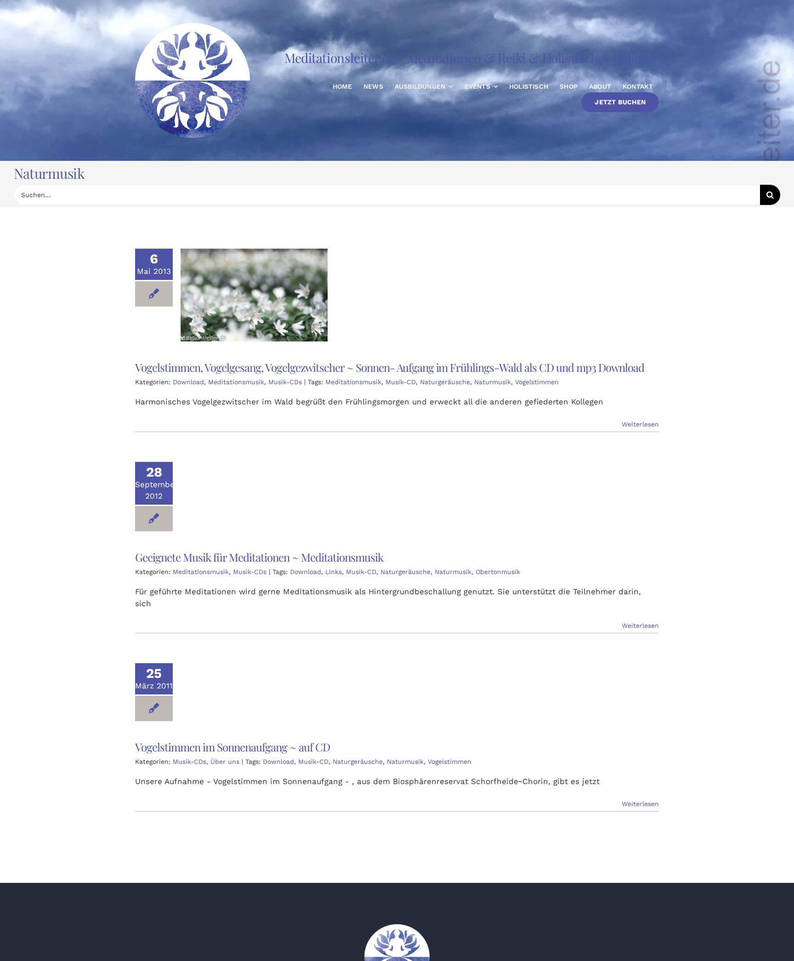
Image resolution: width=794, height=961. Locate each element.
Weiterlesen (640, 424)
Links (333, 571)
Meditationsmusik (236, 382)
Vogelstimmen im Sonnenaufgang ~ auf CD (232, 746)
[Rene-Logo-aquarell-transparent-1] (397, 928)
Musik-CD (401, 382)
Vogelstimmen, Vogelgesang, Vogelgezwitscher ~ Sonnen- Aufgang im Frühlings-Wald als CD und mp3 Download (244, 295)
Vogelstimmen (537, 382)
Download (188, 382)
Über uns (224, 761)
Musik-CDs (285, 382)
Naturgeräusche (445, 382)
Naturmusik (492, 382)
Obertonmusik (498, 571)
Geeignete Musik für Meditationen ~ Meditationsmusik (259, 557)
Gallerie (263, 295)
